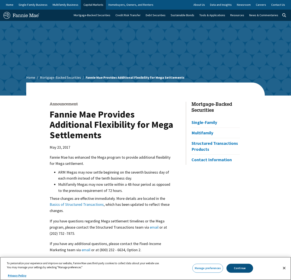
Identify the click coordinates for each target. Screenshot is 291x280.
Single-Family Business (33, 5)
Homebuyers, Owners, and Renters (130, 5)
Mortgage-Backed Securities (60, 77)
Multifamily (202, 132)
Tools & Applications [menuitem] (212, 15)
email (154, 227)
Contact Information (212, 159)
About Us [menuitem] (199, 5)
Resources (237, 15)
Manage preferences (208, 268)
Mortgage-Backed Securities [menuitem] (92, 15)
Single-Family (204, 122)
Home (9, 5)
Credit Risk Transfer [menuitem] (128, 15)
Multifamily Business (65, 5)
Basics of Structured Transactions (77, 204)
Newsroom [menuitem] (244, 5)
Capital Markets (93, 5)
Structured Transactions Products (215, 146)
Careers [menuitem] (261, 5)
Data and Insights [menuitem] (221, 5)
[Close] (284, 268)
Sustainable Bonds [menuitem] (182, 15)
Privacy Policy (17, 275)
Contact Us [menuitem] (278, 5)
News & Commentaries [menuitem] (263, 15)
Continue (240, 268)
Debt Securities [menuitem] (156, 15)
